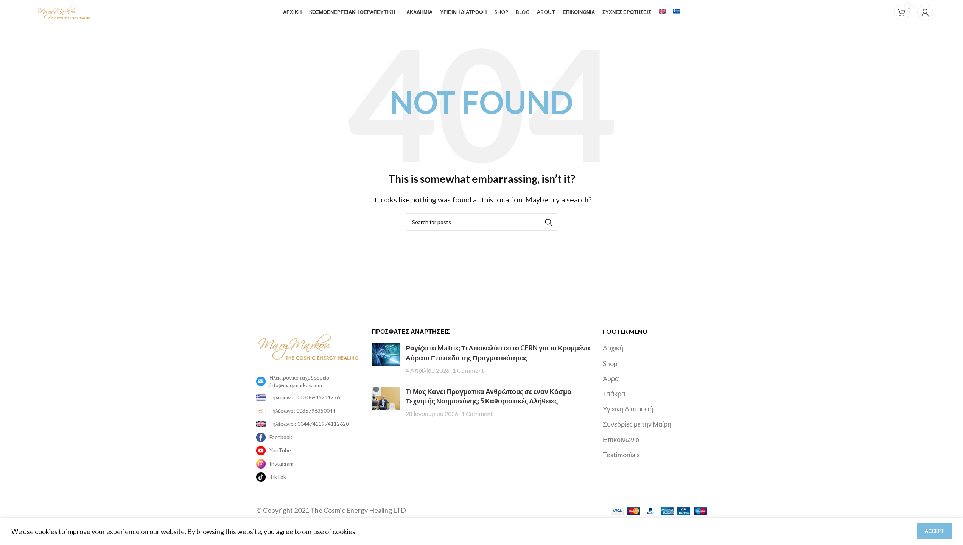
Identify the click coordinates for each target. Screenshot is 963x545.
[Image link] (308, 346)
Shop (610, 363)
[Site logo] (63, 11)
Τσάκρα (614, 393)
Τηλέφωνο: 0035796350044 (302, 410)
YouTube (280, 450)
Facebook (280, 437)
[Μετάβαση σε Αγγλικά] (662, 12)
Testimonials (621, 454)
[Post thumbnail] (386, 359)
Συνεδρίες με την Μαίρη (637, 424)
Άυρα (611, 378)
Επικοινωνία (621, 439)
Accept (934, 531)
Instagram (281, 463)
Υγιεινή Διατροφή (628, 409)
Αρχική (613, 348)
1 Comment (468, 370)
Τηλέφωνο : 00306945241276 (304, 397)
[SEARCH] (548, 222)
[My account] (925, 12)
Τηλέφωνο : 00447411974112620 (309, 423)
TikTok (277, 476)
